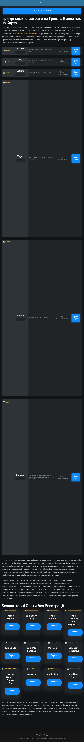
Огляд (62, 49)
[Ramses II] (31, 668)
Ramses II (32, 674)
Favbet (20, 48)
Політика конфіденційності (26, 738)
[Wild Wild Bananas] (31, 642)
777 (20, 60)
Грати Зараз (76, 51)
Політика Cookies (41, 738)
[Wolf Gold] (52, 642)
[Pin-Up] (7, 241)
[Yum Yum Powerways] (73, 642)
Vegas (20, 156)
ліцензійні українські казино (24, 34)
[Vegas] (7, 82)
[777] (7, 61)
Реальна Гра (12, 627)
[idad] (42, 2)
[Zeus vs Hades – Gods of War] (10, 668)
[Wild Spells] (10, 642)
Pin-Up (20, 315)
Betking (20, 71)
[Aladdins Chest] (73, 668)
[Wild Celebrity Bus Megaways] (73, 610)
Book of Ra (52, 674)
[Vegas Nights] (10, 610)
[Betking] (6, 72)
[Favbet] (7, 50)
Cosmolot (20, 475)
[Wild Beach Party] (31, 610)
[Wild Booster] (52, 610)
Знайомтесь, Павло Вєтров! (57, 738)
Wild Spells (10, 648)
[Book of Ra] (52, 668)
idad (47, 735)
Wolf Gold (52, 648)
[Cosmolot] (7, 402)
